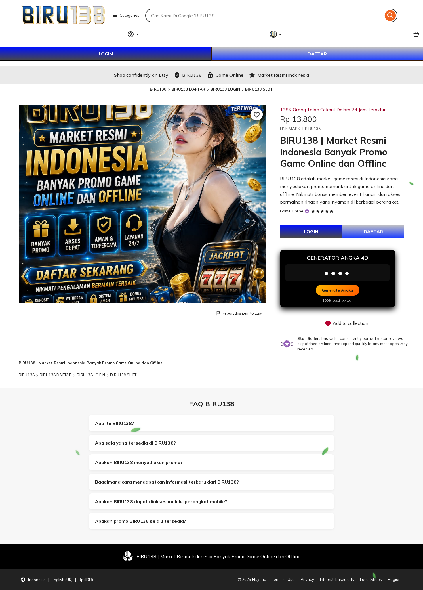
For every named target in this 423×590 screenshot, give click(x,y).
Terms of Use (283, 579)
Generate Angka (337, 290)
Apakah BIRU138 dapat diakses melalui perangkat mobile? (161, 501)
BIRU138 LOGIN (225, 89)
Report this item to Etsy (242, 313)
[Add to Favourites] (257, 114)
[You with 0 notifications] (275, 34)
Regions (395, 579)
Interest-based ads (337, 579)
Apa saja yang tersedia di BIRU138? (135, 443)
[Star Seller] (307, 211)
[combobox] (264, 15)
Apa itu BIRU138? (114, 423)
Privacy (307, 579)
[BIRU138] (63, 24)
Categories (129, 15)
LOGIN (106, 54)
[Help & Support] (133, 34)
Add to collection (349, 323)
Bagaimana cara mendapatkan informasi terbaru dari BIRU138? (167, 482)
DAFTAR (317, 54)
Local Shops (371, 579)
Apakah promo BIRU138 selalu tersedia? (140, 521)
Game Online (291, 211)
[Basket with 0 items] (416, 34)
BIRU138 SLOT (259, 89)
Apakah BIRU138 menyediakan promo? (139, 462)
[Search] (390, 15)
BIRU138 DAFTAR (188, 89)
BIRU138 (158, 89)
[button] (56, 579)
